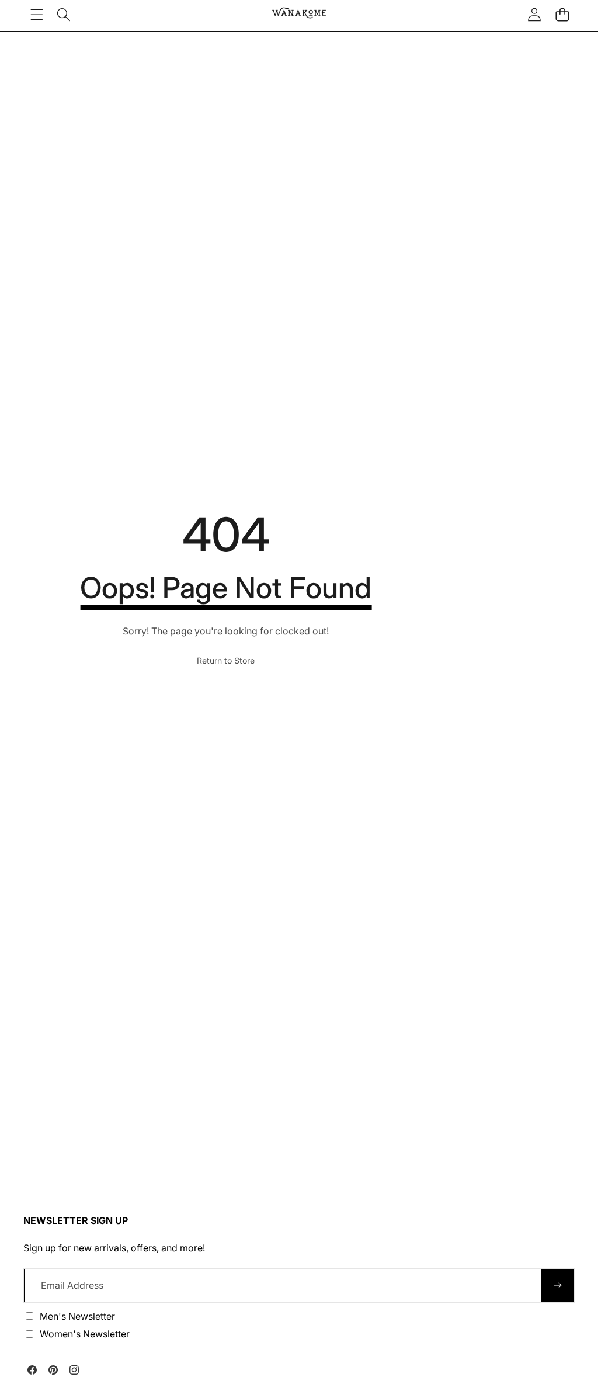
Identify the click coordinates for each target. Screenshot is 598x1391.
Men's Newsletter (77, 1316)
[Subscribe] (557, 1285)
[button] (562, 14)
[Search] (64, 14)
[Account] (534, 14)
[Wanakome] (299, 14)
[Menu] (36, 14)
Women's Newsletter (85, 1334)
